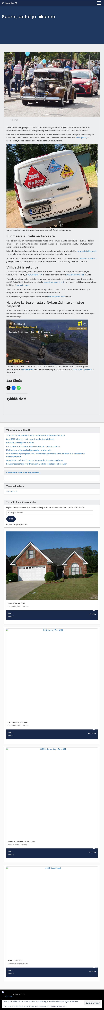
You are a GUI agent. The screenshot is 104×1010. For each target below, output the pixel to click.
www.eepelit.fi (27, 369)
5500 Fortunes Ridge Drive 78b (21, 841)
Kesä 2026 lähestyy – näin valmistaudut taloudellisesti (30, 439)
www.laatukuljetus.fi (88, 258)
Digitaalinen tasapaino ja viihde (20, 443)
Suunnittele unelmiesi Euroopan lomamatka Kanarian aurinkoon (34, 460)
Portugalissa (81, 138)
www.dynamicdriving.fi (54, 282)
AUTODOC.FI (11, 491)
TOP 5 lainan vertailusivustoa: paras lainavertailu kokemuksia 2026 (35, 435)
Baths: (10, 616)
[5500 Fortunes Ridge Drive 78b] (52, 793)
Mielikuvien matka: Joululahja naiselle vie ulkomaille (28, 450)
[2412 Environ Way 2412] (52, 674)
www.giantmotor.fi (56, 296)
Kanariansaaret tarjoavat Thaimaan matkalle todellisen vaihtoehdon (36, 464)
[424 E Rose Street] (52, 912)
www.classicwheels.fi (75, 275)
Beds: (10, 613)
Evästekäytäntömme (58, 1006)
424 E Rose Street (15, 960)
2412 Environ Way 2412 (18, 722)
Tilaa (11, 519)
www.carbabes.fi (35, 275)
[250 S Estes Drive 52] (52, 565)
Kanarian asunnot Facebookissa (22, 472)
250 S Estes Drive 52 (16, 603)
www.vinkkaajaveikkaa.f (83, 369)
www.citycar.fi (23, 285)
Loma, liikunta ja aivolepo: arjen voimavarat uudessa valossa (33, 446)
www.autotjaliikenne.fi (87, 251)
